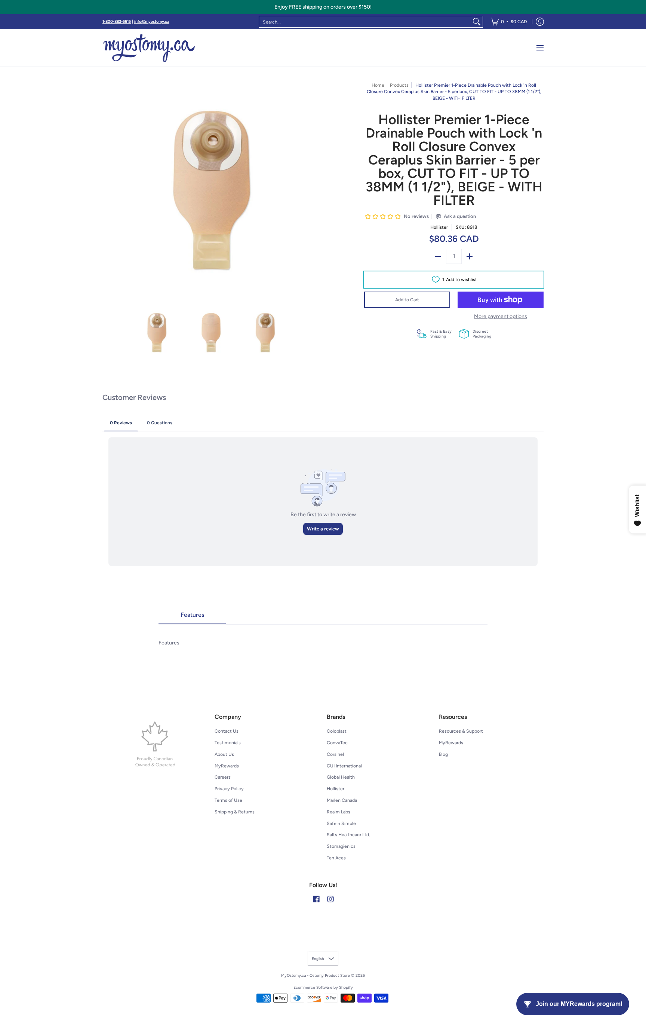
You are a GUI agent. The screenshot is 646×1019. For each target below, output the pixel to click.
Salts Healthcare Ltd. (348, 834)
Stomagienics (341, 846)
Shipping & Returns (235, 812)
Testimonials (228, 742)
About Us (224, 754)
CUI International (344, 766)
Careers (223, 777)
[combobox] (365, 21)
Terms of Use (228, 800)
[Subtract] (438, 256)
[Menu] (540, 48)
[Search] (477, 21)
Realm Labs (338, 812)
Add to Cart (407, 299)
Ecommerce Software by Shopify (323, 987)
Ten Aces (336, 858)
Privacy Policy (229, 788)
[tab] (192, 617)
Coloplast (337, 731)
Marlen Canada (342, 800)
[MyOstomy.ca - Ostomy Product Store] (149, 48)
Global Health (341, 777)
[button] (316, 898)
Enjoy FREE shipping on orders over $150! (323, 7)
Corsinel (335, 754)
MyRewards (227, 766)
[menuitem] (508, 21)
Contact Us (227, 731)
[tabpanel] (323, 635)
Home (378, 85)
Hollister (439, 227)
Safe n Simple (341, 823)
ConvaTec (337, 742)
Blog (443, 754)
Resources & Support (461, 731)
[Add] (469, 256)
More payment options (500, 316)
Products (399, 85)
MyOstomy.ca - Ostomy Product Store (315, 975)
